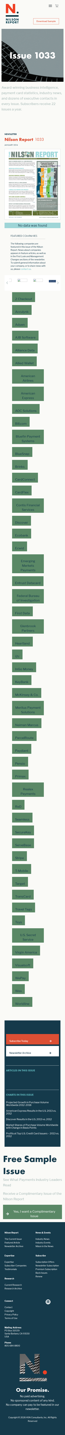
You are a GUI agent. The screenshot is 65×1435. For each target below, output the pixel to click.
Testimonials (11, 1269)
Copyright (9, 1311)
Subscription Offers (45, 1262)
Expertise (9, 1262)
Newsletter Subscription (47, 1265)
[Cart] (56, 5)
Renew (39, 1276)
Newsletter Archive (14, 1246)
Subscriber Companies (15, 1265)
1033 (39, 139)
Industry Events (43, 1242)
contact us (26, 269)
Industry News (42, 1239)
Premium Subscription (46, 1269)
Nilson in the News (44, 1246)
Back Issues (41, 1273)
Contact (8, 1307)
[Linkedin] (48, 1301)
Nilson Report (19, 139)
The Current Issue (13, 1239)
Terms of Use (11, 1318)
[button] (50, 5)
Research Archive (13, 1288)
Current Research (13, 1285)
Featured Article (12, 1242)
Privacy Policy (11, 1314)
